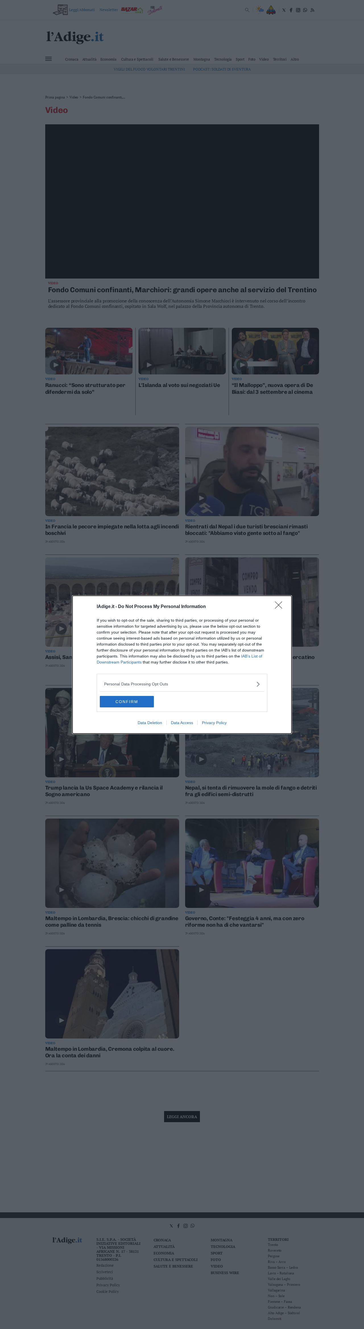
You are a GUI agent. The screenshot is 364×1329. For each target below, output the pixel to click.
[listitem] (182, 684)
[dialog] (182, 664)
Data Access (182, 722)
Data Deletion (150, 722)
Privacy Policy (214, 722)
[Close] (280, 606)
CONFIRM (126, 701)
